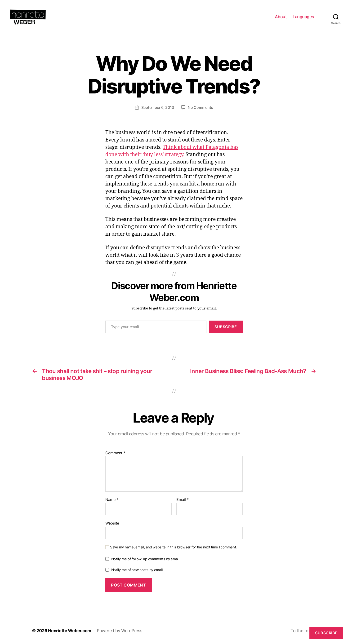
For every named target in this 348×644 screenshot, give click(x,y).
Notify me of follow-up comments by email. (145, 559)
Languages (303, 16)
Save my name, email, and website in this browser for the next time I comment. (173, 547)
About (281, 16)
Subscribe (225, 326)
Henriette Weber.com (69, 630)
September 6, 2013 (157, 107)
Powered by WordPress (119, 630)
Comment (115, 453)
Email (182, 500)
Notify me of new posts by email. (137, 570)
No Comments (200, 107)
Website (112, 523)
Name (111, 500)
